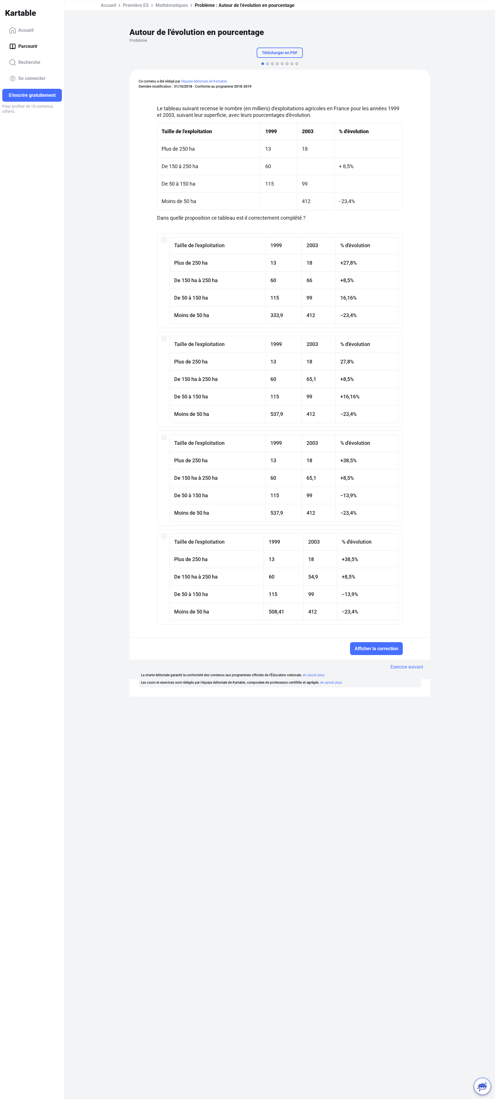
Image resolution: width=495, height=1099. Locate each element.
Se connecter (32, 78)
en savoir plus (313, 675)
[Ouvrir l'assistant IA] (482, 1086)
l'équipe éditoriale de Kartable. (204, 81)
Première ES (136, 5)
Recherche (29, 62)
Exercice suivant (406, 667)
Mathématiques (172, 5)
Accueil (26, 30)
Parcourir (28, 46)
